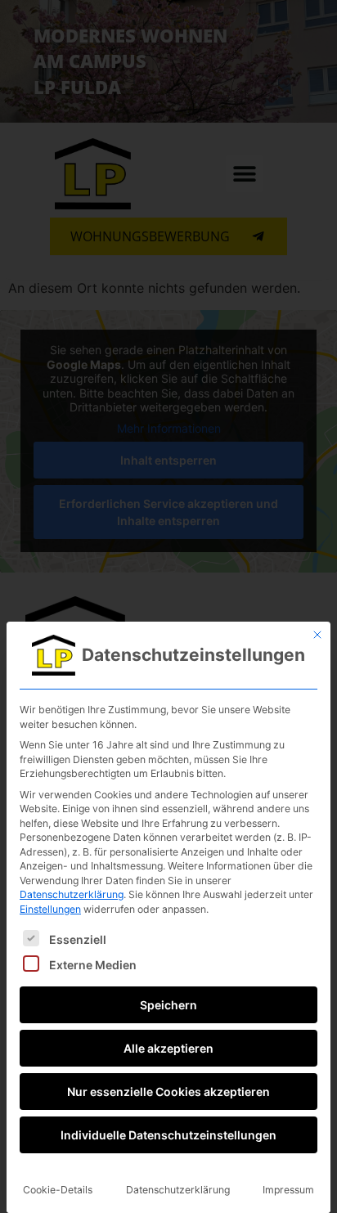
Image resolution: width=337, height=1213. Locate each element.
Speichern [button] (168, 1005)
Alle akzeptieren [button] (168, 1048)
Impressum (288, 1190)
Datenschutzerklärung (72, 894)
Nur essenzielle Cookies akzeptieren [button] (168, 1091)
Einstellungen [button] (50, 909)
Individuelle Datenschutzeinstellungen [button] (168, 1135)
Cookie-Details (57, 1190)
